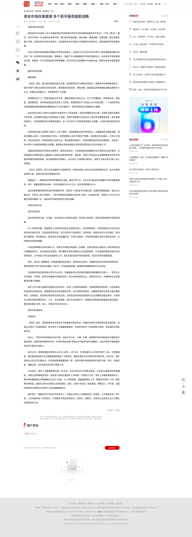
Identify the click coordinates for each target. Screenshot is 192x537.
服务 (115, 4)
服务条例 (82, 503)
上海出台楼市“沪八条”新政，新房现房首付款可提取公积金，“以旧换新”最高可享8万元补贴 (148, 146)
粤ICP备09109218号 (51, 507)
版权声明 (100, 503)
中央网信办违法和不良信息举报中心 (114, 511)
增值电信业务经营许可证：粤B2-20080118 (78, 507)
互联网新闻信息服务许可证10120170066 (113, 507)
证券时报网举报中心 (139, 511)
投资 (77, 4)
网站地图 (110, 503)
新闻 (62, 4)
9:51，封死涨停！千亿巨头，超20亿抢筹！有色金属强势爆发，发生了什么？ (150, 36)
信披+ (93, 4)
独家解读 (46, 11)
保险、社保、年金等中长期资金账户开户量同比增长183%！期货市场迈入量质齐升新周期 (150, 89)
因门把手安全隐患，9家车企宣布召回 (144, 169)
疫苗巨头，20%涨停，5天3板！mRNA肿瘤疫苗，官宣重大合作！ (150, 29)
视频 (69, 4)
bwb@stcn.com (91, 511)
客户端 (157, 4)
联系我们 (91, 503)
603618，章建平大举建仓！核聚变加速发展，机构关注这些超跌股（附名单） (150, 67)
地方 (107, 4)
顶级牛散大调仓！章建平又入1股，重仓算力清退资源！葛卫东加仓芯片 (150, 21)
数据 (85, 4)
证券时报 (38, 11)
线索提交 (119, 503)
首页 (50, 4)
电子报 (150, 4)
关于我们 (72, 503)
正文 (52, 11)
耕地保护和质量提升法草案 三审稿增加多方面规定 (150, 82)
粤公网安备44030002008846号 (144, 507)
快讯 (56, 4)
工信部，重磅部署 (140, 52)
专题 (101, 4)
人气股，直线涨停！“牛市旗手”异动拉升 (148, 44)
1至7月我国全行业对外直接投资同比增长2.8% (150, 59)
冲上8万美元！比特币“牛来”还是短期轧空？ (150, 74)
